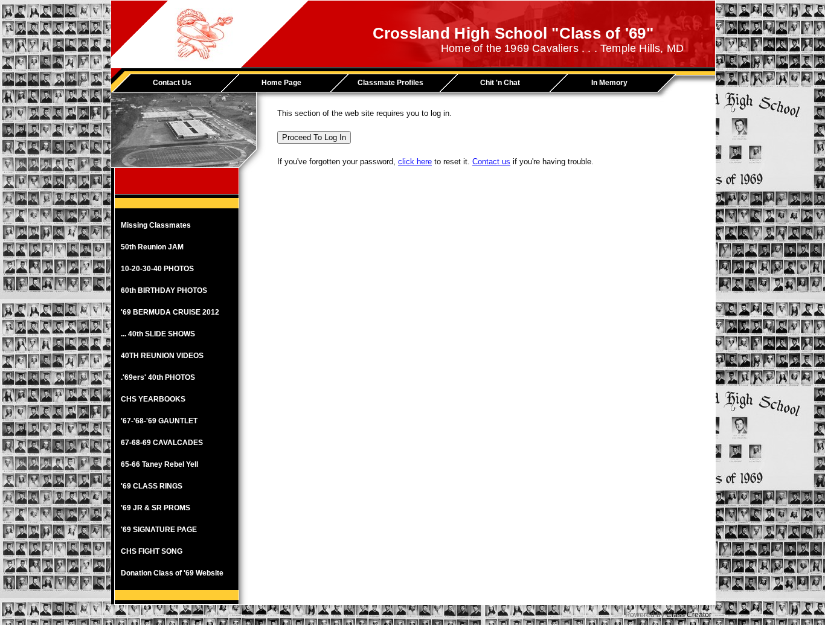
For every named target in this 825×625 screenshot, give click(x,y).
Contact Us (172, 83)
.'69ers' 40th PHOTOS (158, 377)
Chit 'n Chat (500, 83)
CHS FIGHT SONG (151, 551)
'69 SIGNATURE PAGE (159, 529)
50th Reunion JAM (152, 247)
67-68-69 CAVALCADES (162, 442)
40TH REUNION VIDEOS (162, 355)
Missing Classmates (156, 225)
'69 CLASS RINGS (151, 486)
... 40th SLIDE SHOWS (158, 334)
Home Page (281, 83)
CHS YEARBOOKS (153, 399)
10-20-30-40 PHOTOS (157, 268)
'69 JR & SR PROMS (155, 508)
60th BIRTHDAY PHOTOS (164, 290)
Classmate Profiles (390, 83)
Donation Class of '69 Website (172, 573)
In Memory (609, 83)
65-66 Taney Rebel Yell (159, 464)
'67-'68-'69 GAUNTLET (159, 421)
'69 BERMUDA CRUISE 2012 (170, 312)
